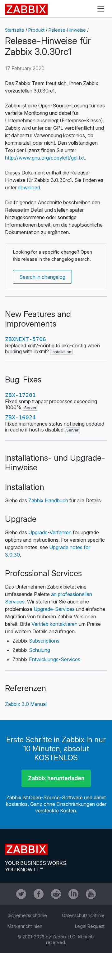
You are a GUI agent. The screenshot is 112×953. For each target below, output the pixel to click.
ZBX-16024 (20, 417)
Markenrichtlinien (24, 926)
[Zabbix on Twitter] (21, 894)
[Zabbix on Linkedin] (73, 894)
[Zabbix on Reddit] (56, 894)
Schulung (39, 650)
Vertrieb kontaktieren (54, 624)
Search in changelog (42, 277)
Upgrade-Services (54, 609)
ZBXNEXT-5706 (25, 339)
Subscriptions (44, 641)
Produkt (36, 30)
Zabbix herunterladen (56, 778)
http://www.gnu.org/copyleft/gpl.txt (45, 158)
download (29, 187)
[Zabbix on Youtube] (91, 894)
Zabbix (26, 9)
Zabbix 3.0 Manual (26, 704)
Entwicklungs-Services (54, 659)
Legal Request (90, 926)
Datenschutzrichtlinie (83, 915)
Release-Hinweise (67, 30)
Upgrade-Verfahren (50, 532)
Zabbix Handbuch (48, 500)
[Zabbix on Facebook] (39, 894)
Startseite (14, 30)
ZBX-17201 (20, 395)
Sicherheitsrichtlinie (27, 915)
